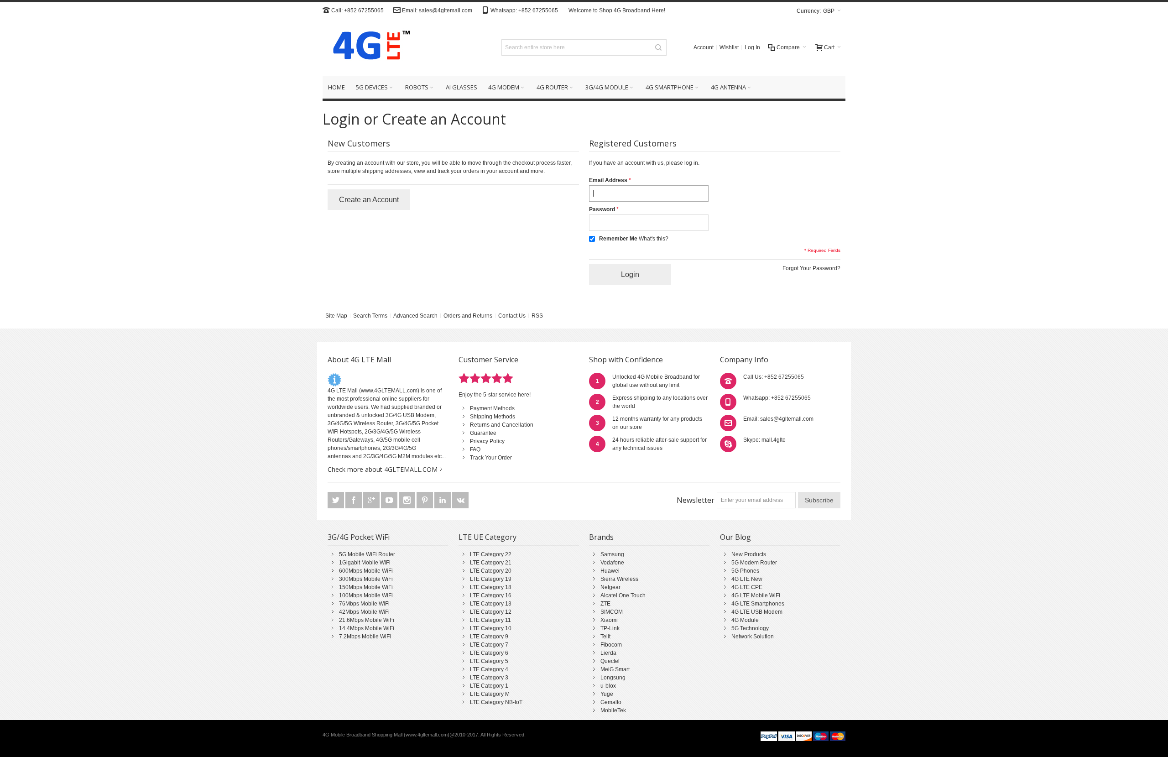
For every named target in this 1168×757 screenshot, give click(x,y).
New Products (748, 554)
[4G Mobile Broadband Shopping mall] (368, 47)
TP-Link (610, 628)
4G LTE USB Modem (756, 612)
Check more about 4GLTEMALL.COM (383, 469)
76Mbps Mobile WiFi (364, 603)
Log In (752, 47)
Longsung (613, 677)
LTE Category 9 (489, 636)
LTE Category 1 (489, 686)
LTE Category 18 (490, 587)
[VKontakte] (460, 500)
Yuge (606, 694)
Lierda (608, 653)
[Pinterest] (425, 500)
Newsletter (695, 500)
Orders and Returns (467, 316)
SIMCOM (611, 612)
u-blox (608, 686)
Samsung (612, 554)
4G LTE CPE (746, 587)
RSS (537, 316)
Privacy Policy (487, 441)
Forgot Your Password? (811, 268)
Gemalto (610, 702)
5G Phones (745, 571)
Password (602, 209)
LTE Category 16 (490, 595)
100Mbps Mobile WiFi (366, 595)
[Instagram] (408, 500)
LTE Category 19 (490, 579)
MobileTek (613, 710)
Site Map (336, 316)
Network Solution (752, 636)
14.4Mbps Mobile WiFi (366, 628)
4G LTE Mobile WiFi (755, 595)
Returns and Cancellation (501, 425)
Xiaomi (609, 620)
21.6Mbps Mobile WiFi (366, 620)
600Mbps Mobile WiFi (366, 571)
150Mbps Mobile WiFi (366, 587)
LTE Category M (490, 694)
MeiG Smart (615, 669)
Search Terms (370, 316)
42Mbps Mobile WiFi (364, 612)
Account (704, 47)
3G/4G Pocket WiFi (359, 537)
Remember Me (618, 238)
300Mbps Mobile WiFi (366, 579)
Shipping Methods (492, 416)
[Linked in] (443, 500)
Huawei (610, 571)
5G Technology (750, 628)
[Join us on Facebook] (354, 500)
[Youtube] (390, 500)
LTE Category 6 (489, 653)
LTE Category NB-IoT (496, 702)
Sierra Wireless (619, 579)
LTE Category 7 (489, 645)
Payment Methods (492, 408)
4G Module (745, 620)
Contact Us (512, 316)
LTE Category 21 (490, 562)
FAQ (475, 449)
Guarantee (483, 433)
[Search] (658, 47)
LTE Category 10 (490, 628)
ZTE (605, 603)
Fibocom (611, 645)
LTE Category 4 (489, 669)
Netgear (610, 587)
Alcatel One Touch (623, 595)
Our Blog (735, 537)
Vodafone (612, 562)
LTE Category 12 (490, 612)
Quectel (610, 661)
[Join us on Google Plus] (372, 500)
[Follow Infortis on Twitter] (336, 500)
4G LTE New (746, 579)
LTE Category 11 (490, 620)
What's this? (653, 238)
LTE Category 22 (490, 554)
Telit (605, 636)
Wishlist (729, 47)
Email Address (608, 180)
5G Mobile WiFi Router (367, 554)
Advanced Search (415, 316)
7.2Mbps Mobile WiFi (365, 636)
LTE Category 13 (490, 603)
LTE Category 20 (490, 571)
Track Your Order (491, 457)
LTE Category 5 (489, 661)
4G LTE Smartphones (757, 603)
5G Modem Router (754, 562)
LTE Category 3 (489, 677)
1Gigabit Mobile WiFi (365, 562)
